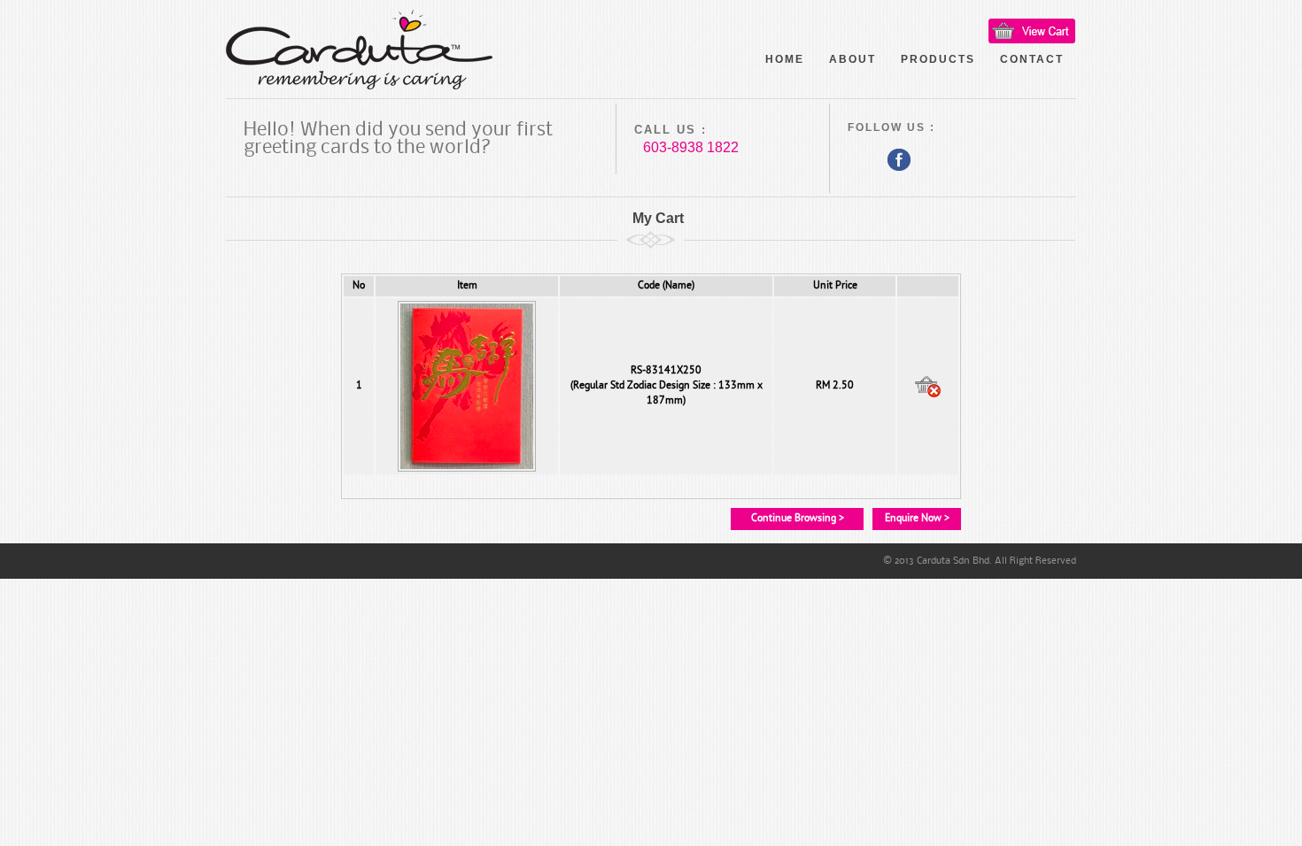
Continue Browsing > (797, 518)
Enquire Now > (917, 518)
